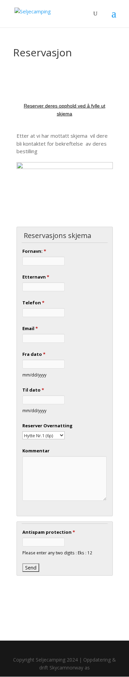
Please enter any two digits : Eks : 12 (57, 552)
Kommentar (36, 451)
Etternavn (35, 277)
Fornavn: (34, 251)
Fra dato (33, 354)
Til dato (33, 390)
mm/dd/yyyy (34, 374)
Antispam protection (48, 532)
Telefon (33, 303)
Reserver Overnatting (47, 425)
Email (30, 328)
